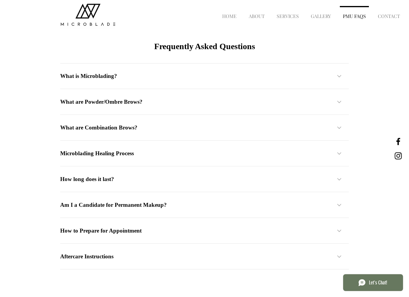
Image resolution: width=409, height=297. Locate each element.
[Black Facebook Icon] (398, 141)
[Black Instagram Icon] (398, 156)
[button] (288, 13)
